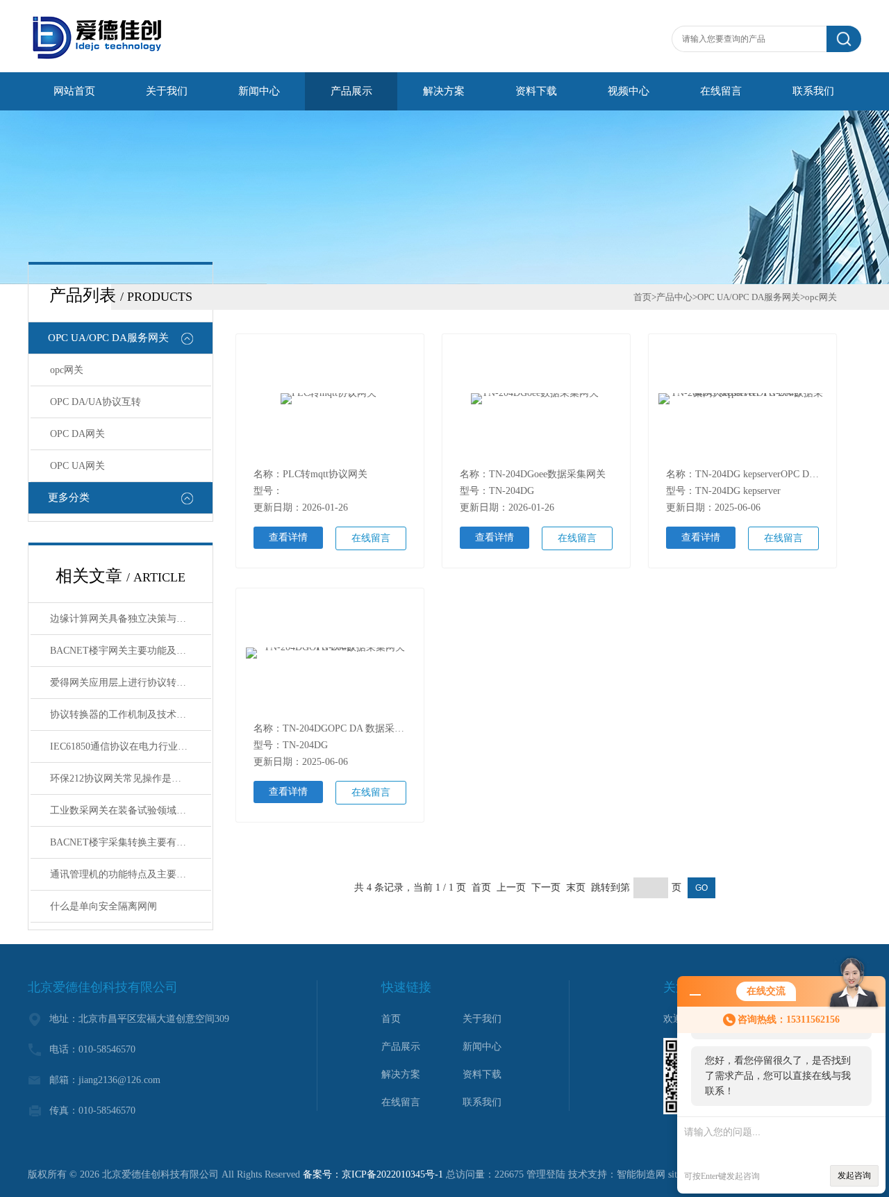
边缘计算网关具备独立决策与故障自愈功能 (130, 618)
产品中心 (674, 297)
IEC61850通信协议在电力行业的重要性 (130, 746)
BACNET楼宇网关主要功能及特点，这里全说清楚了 (130, 650)
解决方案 (444, 91)
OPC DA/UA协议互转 (95, 402)
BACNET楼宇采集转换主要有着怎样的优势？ (130, 842)
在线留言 (721, 91)
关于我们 (167, 91)
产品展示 (351, 91)
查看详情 (288, 537)
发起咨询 (854, 1175)
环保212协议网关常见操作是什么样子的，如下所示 (130, 778)
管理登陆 (545, 1174)
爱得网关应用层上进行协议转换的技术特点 (130, 682)
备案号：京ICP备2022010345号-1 (373, 1174)
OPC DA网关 (77, 434)
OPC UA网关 (77, 466)
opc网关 (66, 370)
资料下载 (536, 91)
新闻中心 (259, 91)
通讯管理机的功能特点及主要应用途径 (130, 874)
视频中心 (628, 91)
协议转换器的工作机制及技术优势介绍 (130, 714)
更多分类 (69, 497)
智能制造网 (641, 1174)
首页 (642, 297)
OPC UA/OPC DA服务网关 (108, 337)
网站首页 (74, 91)
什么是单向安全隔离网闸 (103, 906)
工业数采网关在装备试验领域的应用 (128, 810)
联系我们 (813, 91)
